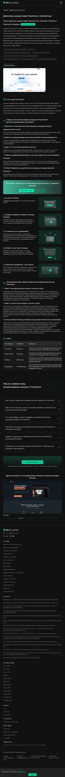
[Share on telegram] (10, 536)
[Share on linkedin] (7, 536)
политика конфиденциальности (23, 757)
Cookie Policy (21, 771)
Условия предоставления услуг (8, 757)
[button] (10, 65)
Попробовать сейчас (28, 24)
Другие (44, 745)
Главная (5, 10)
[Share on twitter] (4, 536)
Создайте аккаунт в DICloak (11, 200)
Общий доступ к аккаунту (17, 10)
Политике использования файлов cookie (38, 757)
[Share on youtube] (13, 536)
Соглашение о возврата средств (54, 757)
